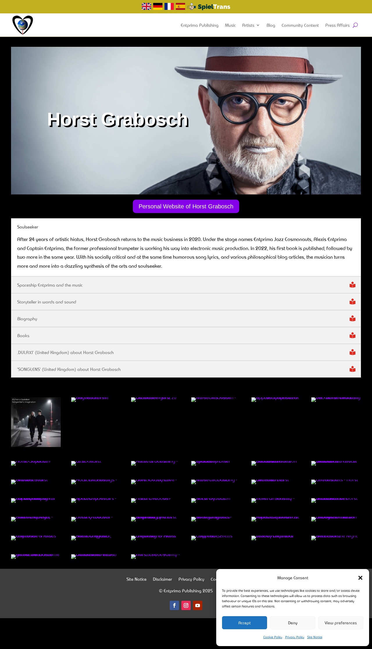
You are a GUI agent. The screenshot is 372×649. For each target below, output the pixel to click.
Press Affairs (337, 25)
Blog (271, 25)
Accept (244, 622)
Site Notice (314, 637)
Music (230, 25)
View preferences (341, 622)
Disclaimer (162, 579)
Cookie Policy (272, 637)
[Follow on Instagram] (186, 605)
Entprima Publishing (200, 25)
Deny (293, 622)
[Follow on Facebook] (174, 605)
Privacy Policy (294, 637)
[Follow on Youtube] (197, 605)
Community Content (300, 25)
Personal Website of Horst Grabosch (186, 206)
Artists (248, 25)
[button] (360, 578)
